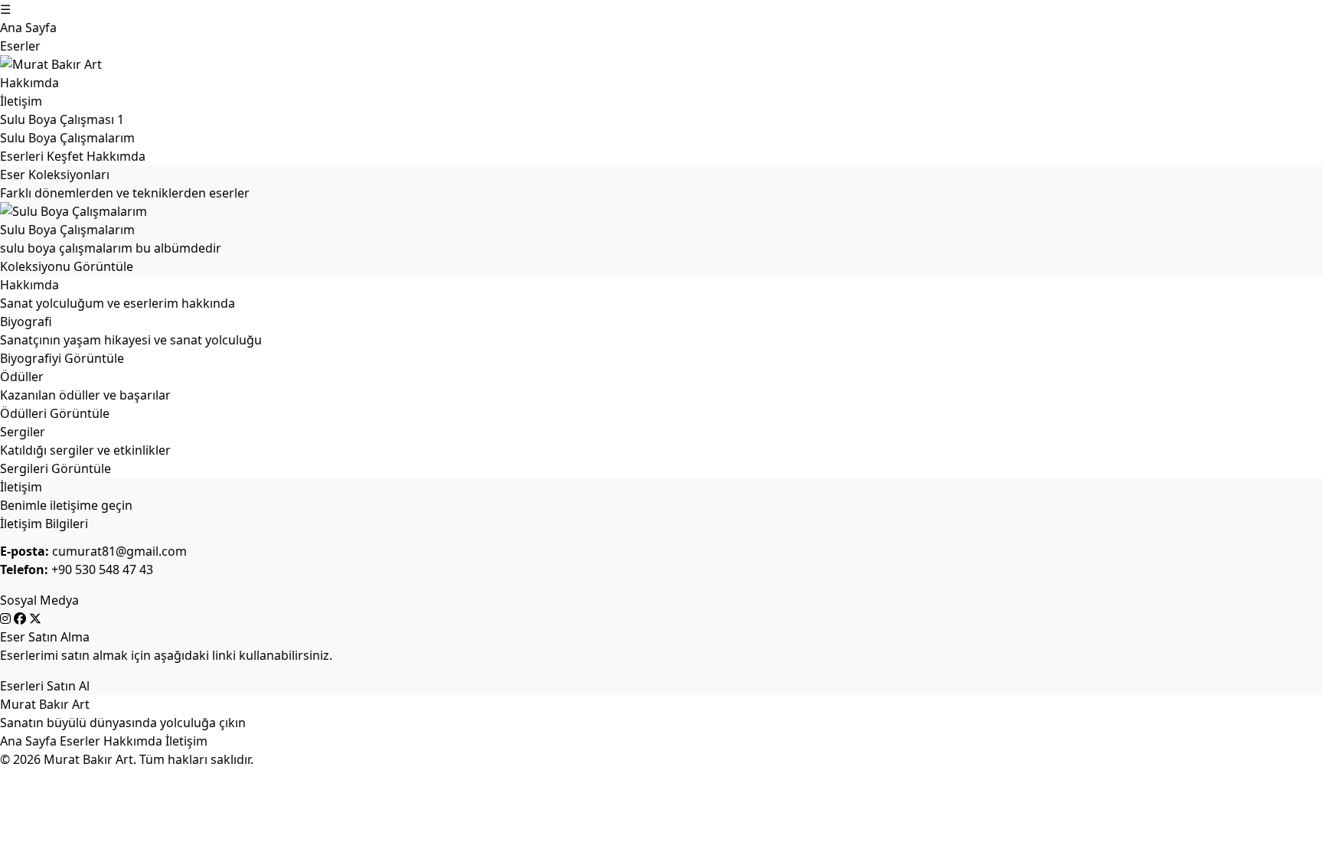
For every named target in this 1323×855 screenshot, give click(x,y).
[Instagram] (7, 618)
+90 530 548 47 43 (102, 569)
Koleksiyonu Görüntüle (66, 266)
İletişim (21, 101)
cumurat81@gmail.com (119, 551)
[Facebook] (21, 618)
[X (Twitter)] (35, 618)
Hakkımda (29, 82)
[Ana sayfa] (588, 64)
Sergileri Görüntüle (55, 468)
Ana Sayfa (28, 27)
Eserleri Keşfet (41, 156)
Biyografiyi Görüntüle (62, 358)
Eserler (20, 46)
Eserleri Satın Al (45, 685)
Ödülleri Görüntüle (54, 413)
